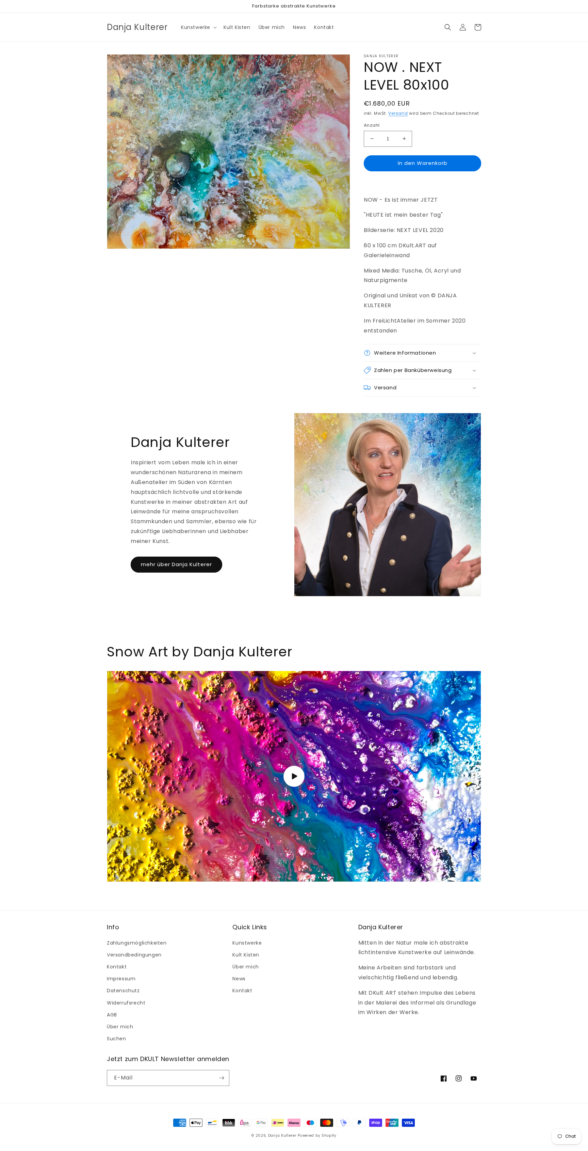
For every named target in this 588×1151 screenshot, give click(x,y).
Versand (398, 113)
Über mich (120, 1026)
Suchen (116, 1038)
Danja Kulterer (282, 1135)
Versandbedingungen (134, 954)
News (238, 978)
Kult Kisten (245, 954)
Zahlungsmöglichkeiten (137, 942)
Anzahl (371, 125)
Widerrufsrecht (126, 1002)
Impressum (121, 978)
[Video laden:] (294, 776)
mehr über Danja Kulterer (176, 564)
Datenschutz (123, 990)
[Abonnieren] (221, 1078)
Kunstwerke (247, 942)
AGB (112, 1014)
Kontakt (117, 966)
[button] (198, 27)
